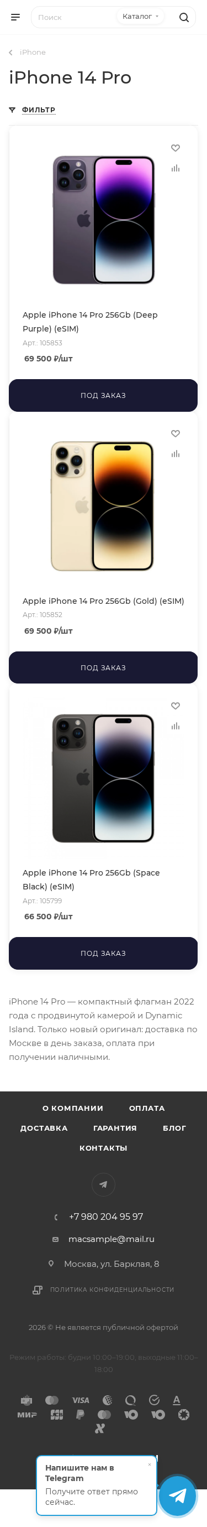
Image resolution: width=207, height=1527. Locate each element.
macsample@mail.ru (111, 1239)
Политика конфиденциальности (112, 1289)
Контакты (103, 1147)
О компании (73, 1108)
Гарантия (115, 1128)
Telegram (103, 1185)
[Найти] (182, 17)
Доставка (43, 1128)
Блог (174, 1128)
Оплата (147, 1108)
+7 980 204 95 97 (106, 1217)
